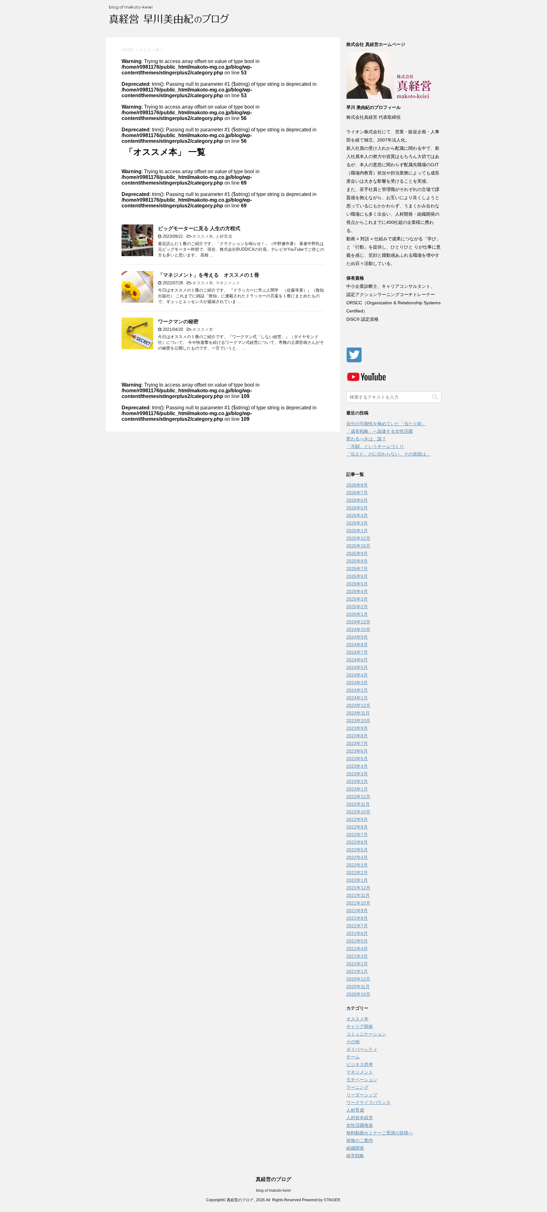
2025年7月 (357, 568)
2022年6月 (357, 842)
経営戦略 (355, 1155)
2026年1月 (357, 530)
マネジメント (228, 283)
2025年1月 (357, 614)
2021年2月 (357, 963)
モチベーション (361, 1079)
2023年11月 (358, 713)
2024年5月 (357, 667)
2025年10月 (358, 545)
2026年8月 (357, 485)
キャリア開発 (359, 1026)
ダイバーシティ (361, 1049)
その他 (353, 1041)
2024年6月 (357, 659)
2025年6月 (357, 576)
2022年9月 (357, 819)
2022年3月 (357, 865)
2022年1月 (357, 880)
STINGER (332, 1200)
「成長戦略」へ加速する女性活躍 (379, 431)
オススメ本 (202, 236)
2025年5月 (357, 583)
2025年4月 (357, 591)
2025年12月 (358, 538)
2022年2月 (357, 872)
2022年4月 (357, 857)
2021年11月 (358, 895)
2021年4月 (357, 948)
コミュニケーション (366, 1034)
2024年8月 (357, 644)
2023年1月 (357, 789)
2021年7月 (357, 925)
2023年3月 (357, 773)
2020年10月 (358, 994)
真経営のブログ (273, 1179)
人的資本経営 (359, 1117)
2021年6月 (357, 933)
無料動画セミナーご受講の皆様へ (379, 1132)
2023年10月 (358, 720)
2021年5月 (357, 941)
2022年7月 (357, 834)
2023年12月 (358, 705)
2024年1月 (357, 697)
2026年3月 (357, 523)
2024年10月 (358, 629)
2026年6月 (357, 500)
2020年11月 (358, 986)
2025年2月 (357, 606)
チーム (353, 1056)
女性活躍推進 (359, 1125)
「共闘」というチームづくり (375, 446)
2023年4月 (357, 766)
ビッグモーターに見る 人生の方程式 (199, 228)
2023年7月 (357, 743)
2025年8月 (357, 561)
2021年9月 (357, 910)
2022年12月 (358, 796)
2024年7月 (357, 652)
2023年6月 (357, 751)
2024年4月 (357, 675)
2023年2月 (357, 781)
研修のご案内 (359, 1140)
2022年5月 (357, 849)
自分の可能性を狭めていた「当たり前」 (386, 423)
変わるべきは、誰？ (366, 438)
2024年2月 (357, 690)
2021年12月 (358, 887)
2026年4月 (357, 515)
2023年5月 (357, 758)
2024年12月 (358, 621)
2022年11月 (358, 804)
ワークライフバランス (368, 1102)
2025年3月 (357, 599)
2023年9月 (357, 728)
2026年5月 (357, 507)
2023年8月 (357, 735)
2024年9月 (357, 637)
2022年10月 (358, 811)
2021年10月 (358, 903)
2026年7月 (357, 492)
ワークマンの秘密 (178, 321)
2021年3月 (357, 956)
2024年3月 (357, 682)
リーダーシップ (361, 1094)
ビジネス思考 (359, 1064)
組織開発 (355, 1148)
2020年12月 (358, 979)
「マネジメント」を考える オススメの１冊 (208, 275)
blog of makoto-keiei (273, 1190)
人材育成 (224, 236)
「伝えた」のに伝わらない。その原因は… (388, 454)
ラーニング (357, 1087)
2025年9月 (357, 553)
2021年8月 (357, 918)
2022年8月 (357, 827)
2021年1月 (357, 971)
